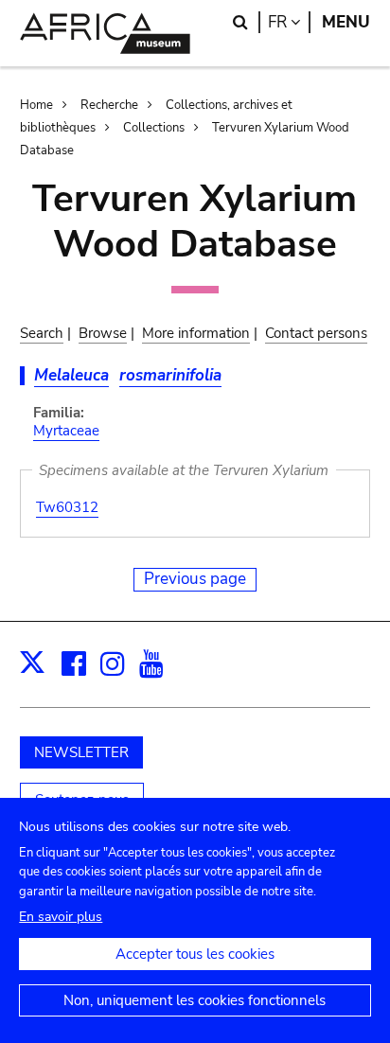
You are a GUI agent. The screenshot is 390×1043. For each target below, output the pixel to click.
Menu (346, 22)
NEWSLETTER (81, 752)
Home (36, 105)
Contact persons (316, 333)
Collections (154, 127)
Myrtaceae (66, 430)
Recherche (109, 105)
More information (196, 333)
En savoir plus (60, 917)
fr (289, 22)
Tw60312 (67, 507)
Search (41, 333)
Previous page (195, 579)
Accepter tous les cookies (195, 954)
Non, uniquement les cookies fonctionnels (194, 1000)
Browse (103, 333)
